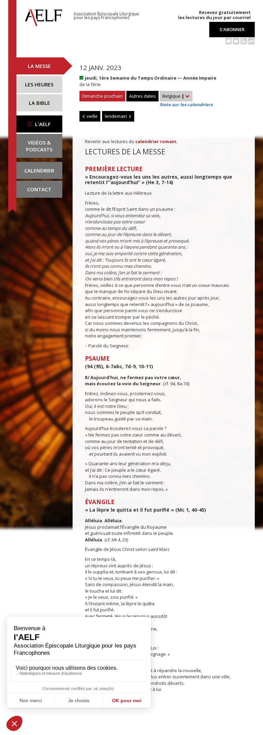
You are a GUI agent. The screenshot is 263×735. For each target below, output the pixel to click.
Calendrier (39, 170)
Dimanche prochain (102, 96)
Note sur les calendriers (186, 104)
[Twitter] (236, 41)
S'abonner (232, 29)
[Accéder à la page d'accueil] (43, 16)
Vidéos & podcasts (39, 146)
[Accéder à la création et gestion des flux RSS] (243, 41)
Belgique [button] (173, 96)
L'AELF (42, 124)
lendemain (116, 116)
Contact (39, 189)
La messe (39, 66)
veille (92, 116)
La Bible (39, 102)
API (251, 41)
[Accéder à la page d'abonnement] (228, 41)
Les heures (39, 84)
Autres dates (142, 96)
